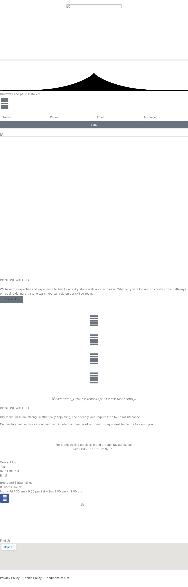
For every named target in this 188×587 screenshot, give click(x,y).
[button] (94, 60)
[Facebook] (4, 498)
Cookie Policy (32, 578)
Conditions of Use (57, 578)
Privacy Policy (10, 578)
